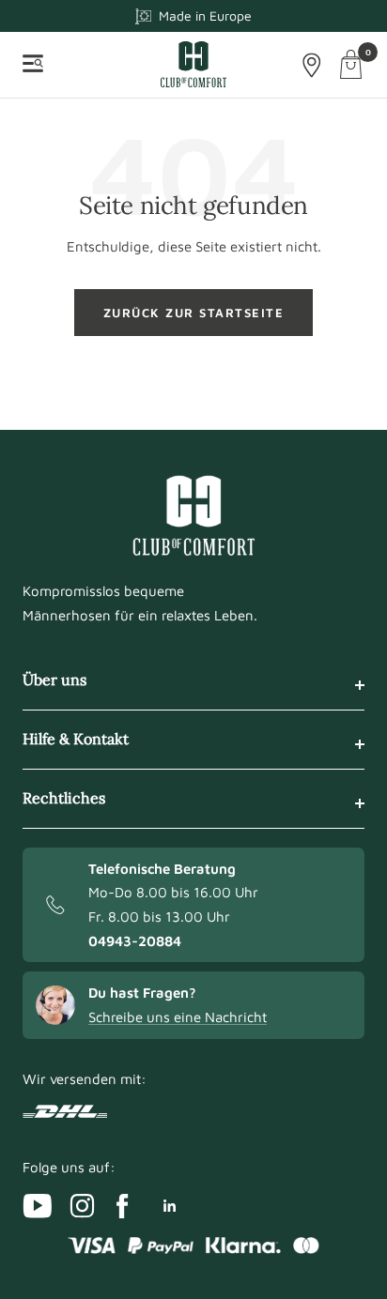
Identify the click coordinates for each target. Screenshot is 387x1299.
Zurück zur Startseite (194, 312)
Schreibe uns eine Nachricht (177, 1017)
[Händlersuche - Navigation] (311, 65)
